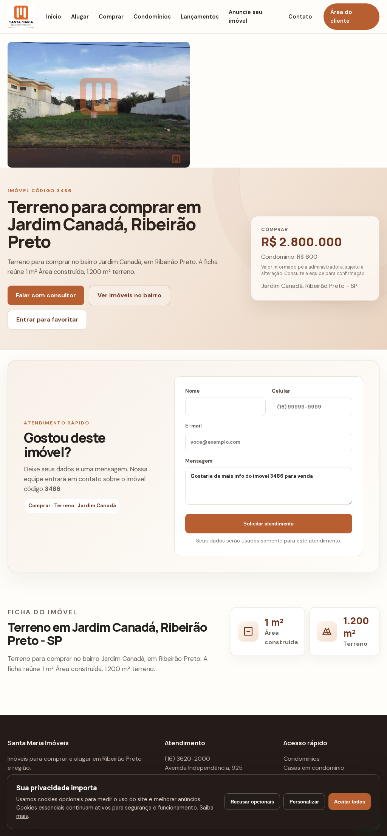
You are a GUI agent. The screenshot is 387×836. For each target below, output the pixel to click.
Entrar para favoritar (47, 319)
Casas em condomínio (313, 768)
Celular (281, 391)
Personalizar (304, 802)
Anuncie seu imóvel (245, 16)
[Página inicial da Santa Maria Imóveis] (21, 16)
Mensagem (198, 461)
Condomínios (152, 16)
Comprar (111, 16)
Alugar (80, 16)
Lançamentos (200, 16)
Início (53, 16)
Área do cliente (341, 16)
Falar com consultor (46, 295)
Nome (192, 391)
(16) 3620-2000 (187, 759)
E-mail (193, 426)
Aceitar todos (349, 802)
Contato (300, 16)
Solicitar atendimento (268, 524)
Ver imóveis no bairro (129, 295)
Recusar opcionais (252, 802)
